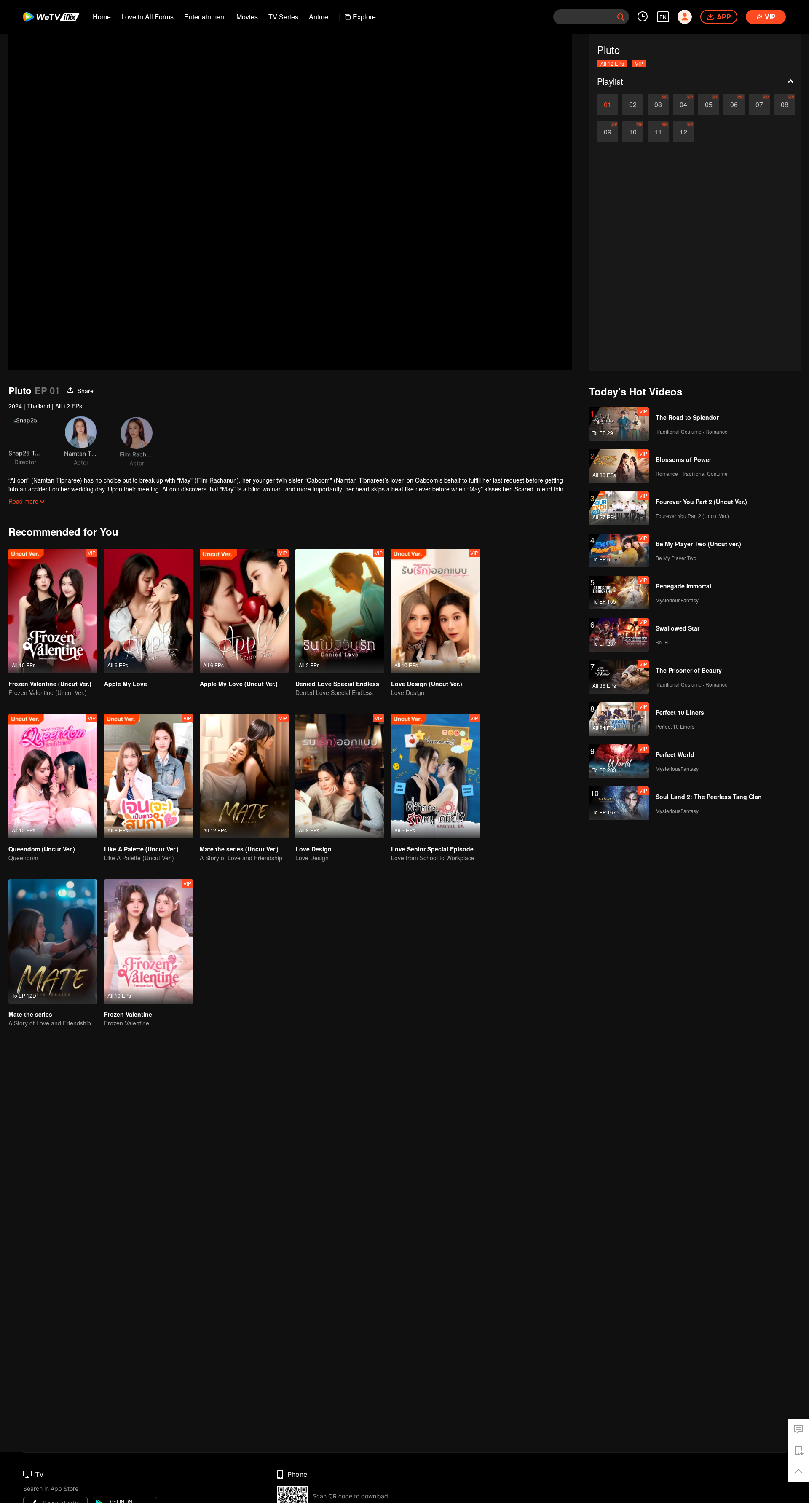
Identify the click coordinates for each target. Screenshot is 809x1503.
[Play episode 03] (658, 104)
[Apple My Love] (148, 611)
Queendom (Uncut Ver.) (41, 849)
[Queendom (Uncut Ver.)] (52, 776)
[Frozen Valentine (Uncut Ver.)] (52, 611)
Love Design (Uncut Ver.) (426, 683)
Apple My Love (125, 683)
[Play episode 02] (632, 104)
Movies (247, 16)
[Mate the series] (52, 941)
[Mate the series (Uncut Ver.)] (244, 776)
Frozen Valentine (128, 1014)
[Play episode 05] (708, 104)
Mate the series (30, 1014)
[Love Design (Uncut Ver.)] (435, 611)
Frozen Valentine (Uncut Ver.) (49, 683)
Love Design (313, 849)
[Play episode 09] (607, 131)
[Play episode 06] (734, 104)
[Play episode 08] (784, 104)
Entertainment (205, 16)
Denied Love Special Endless (337, 683)
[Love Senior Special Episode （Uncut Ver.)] (435, 776)
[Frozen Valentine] (148, 941)
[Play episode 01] (607, 104)
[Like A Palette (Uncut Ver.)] (148, 776)
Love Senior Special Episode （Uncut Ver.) (451, 849)
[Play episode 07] (759, 104)
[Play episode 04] (683, 104)
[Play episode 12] (683, 131)
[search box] (621, 17)
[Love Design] (339, 776)
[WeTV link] (51, 17)
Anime (318, 16)
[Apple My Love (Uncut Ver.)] (244, 611)
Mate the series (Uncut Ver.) (239, 849)
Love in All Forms (147, 16)
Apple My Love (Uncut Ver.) (239, 683)
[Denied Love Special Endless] (339, 611)
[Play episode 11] (658, 131)
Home (102, 16)
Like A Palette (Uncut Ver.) (141, 849)
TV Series (283, 16)
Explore (364, 16)
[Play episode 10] (632, 131)
